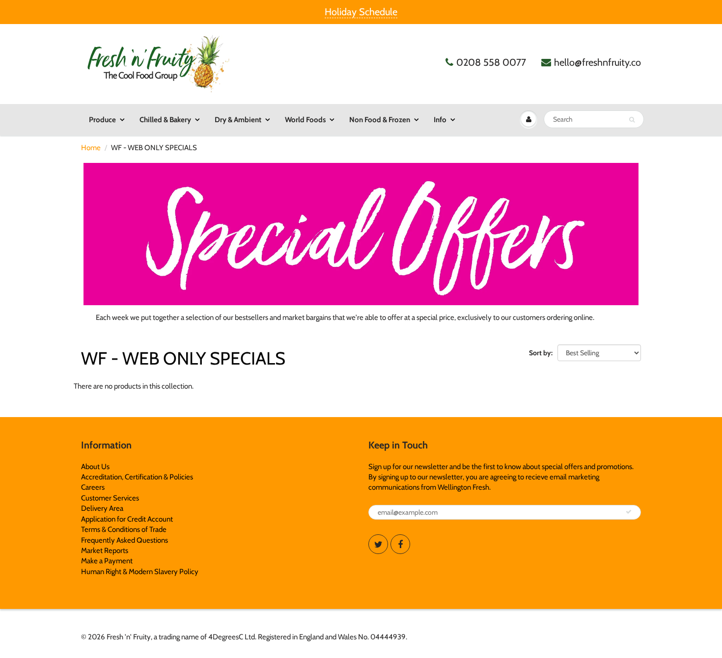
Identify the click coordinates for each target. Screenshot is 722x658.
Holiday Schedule (361, 12)
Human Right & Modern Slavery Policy (139, 571)
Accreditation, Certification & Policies (137, 477)
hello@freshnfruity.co (597, 62)
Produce (102, 119)
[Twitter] (378, 544)
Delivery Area (102, 508)
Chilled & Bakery (165, 119)
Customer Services (110, 498)
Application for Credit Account (127, 519)
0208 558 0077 (491, 62)
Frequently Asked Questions (124, 540)
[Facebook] (400, 544)
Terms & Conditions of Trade (124, 529)
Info (440, 119)
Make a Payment (107, 560)
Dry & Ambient (238, 119)
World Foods (305, 119)
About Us (95, 466)
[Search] (632, 120)
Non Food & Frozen (379, 119)
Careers (93, 487)
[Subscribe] (628, 512)
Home (91, 147)
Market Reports (104, 550)
